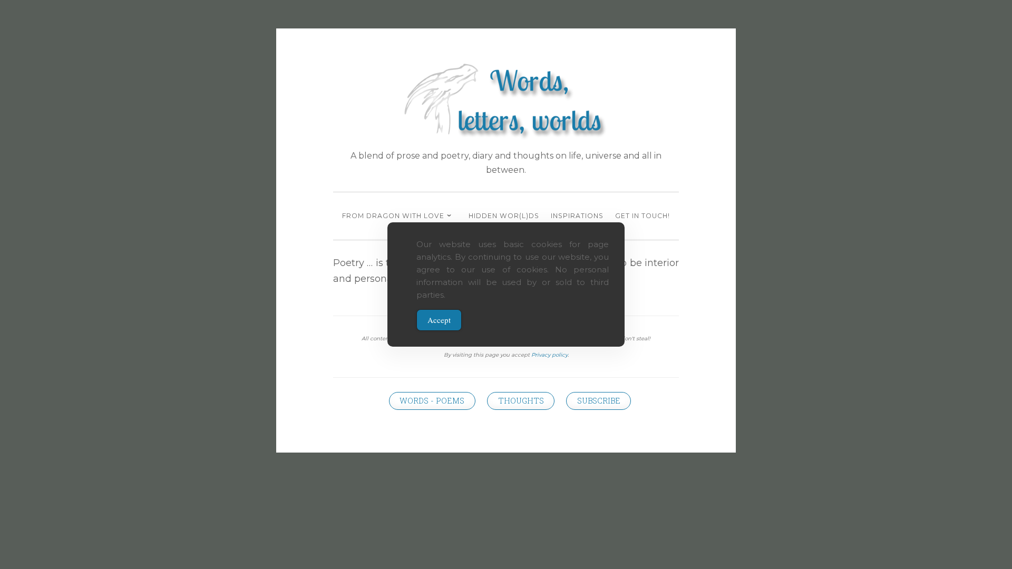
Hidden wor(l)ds (504, 216)
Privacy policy (549, 354)
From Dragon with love (393, 216)
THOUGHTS (521, 401)
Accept (439, 320)
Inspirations (577, 216)
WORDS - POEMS (432, 401)
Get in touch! (642, 216)
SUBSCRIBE (598, 401)
